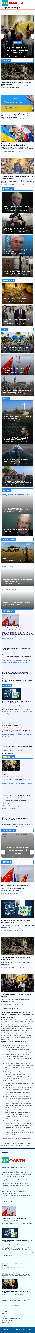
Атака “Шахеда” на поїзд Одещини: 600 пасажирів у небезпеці (17, 460)
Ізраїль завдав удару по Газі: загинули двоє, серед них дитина (17, 391)
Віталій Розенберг (10, 301)
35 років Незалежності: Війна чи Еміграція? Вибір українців (16, 83)
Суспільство (17, 42)
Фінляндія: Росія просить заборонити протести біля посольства (17, 272)
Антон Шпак (7, 629)
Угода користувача (8, 1320)
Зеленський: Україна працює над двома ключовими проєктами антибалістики (15, 672)
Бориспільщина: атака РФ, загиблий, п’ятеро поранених (17, 850)
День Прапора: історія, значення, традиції (16, 795)
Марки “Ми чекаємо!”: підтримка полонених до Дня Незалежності (16, 702)
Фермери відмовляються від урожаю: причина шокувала (17, 580)
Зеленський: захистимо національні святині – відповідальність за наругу (17, 724)
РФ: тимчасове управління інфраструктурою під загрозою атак (16, 509)
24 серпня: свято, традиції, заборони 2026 (15, 114)
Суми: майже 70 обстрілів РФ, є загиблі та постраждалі (17, 50)
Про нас (5, 1311)
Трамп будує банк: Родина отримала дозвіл (17, 320)
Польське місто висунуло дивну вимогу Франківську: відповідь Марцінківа (14, 144)
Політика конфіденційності (11, 1318)
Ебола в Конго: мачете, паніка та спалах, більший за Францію (15, 818)
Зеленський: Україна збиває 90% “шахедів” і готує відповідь (16, 439)
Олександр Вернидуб (8, 89)
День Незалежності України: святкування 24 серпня (17, 747)
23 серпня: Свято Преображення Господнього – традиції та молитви (17, 177)
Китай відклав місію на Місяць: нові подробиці (16, 369)
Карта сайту (6, 1322)
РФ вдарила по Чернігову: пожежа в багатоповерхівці (17, 417)
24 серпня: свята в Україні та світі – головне (16, 348)
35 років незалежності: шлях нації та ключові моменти (17, 773)
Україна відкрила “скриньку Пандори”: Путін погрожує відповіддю (17, 229)
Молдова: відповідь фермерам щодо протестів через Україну (17, 603)
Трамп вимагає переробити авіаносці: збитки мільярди (17, 648)
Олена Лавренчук (13, 55)
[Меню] (32, 5)
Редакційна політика (9, 1316)
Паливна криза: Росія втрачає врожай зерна (17, 557)
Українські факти (13, 7)
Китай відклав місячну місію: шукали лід (15, 627)
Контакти (5, 1313)
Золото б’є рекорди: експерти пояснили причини (15, 299)
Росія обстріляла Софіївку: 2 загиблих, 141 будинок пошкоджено (17, 482)
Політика (8, 1045)
